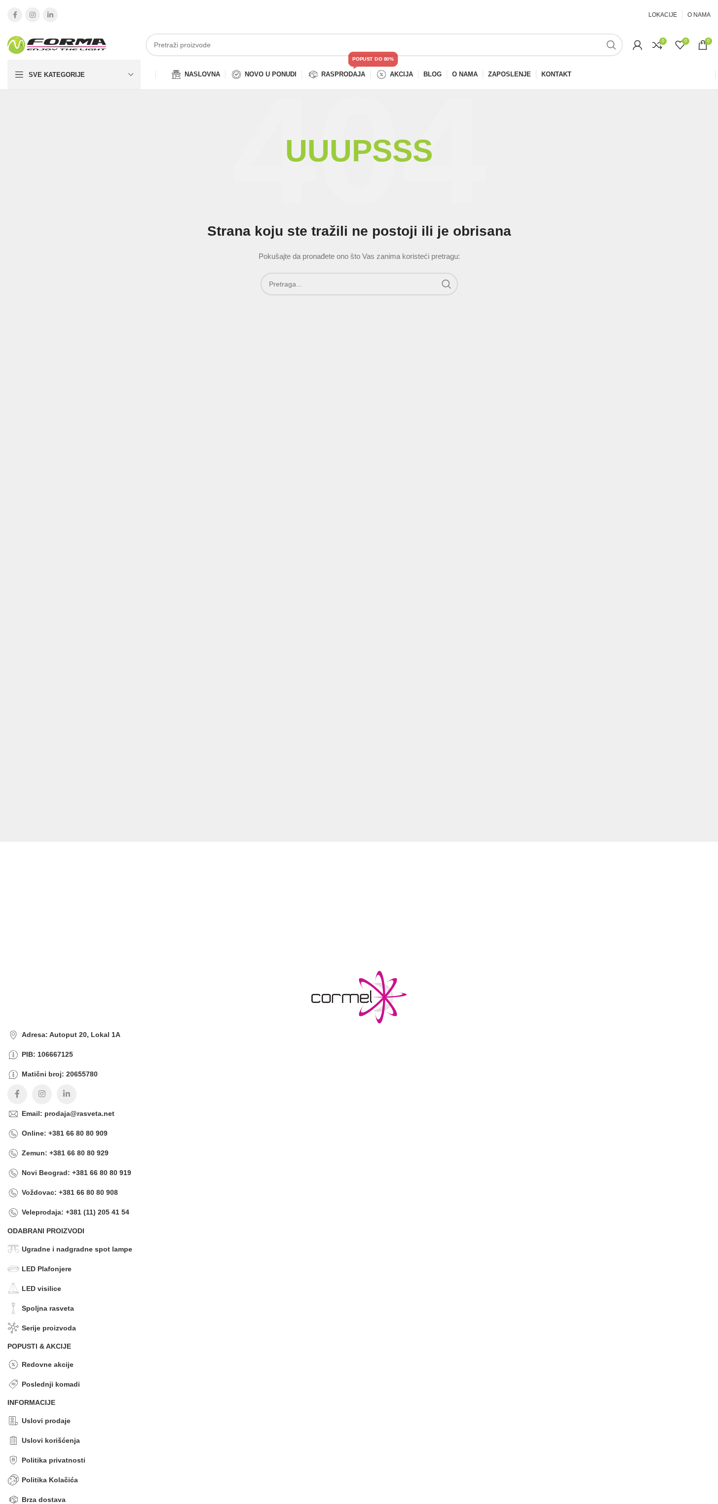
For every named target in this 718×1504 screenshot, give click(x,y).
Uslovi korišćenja (51, 1440)
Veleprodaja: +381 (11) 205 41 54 (75, 1212)
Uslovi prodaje (46, 1421)
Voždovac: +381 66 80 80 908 (70, 1192)
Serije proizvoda (49, 1328)
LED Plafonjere (47, 1269)
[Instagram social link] (32, 14)
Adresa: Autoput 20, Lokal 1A (71, 1034)
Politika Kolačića (50, 1480)
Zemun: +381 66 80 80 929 (65, 1153)
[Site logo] (56, 44)
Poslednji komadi (51, 1384)
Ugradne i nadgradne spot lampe (77, 1249)
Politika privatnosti (53, 1460)
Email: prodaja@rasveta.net (68, 1113)
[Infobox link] (351, 866)
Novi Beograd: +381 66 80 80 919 (76, 1173)
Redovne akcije (48, 1364)
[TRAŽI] (611, 45)
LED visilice (41, 1288)
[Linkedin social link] (50, 14)
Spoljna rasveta (48, 1308)
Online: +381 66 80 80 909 (65, 1133)
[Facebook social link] (14, 14)
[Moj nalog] (637, 45)
